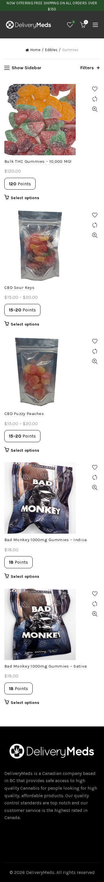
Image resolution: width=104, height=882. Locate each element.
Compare (95, 99)
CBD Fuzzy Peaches (24, 413)
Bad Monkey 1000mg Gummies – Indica (45, 539)
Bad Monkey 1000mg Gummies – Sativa (45, 666)
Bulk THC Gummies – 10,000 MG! (38, 161)
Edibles (51, 50)
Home (35, 50)
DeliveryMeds (40, 872)
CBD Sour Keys (19, 287)
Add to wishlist (95, 89)
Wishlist (73, 22)
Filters (87, 67)
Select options (25, 197)
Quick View (95, 109)
